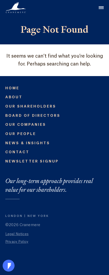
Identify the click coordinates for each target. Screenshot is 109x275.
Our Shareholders (30, 106)
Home (12, 88)
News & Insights (27, 143)
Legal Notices (17, 234)
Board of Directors (32, 115)
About (13, 97)
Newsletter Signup (32, 161)
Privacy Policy (16, 241)
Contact (17, 152)
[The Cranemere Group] (15, 8)
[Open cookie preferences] (9, 266)
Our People (20, 134)
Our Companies (25, 124)
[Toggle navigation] (101, 8)
